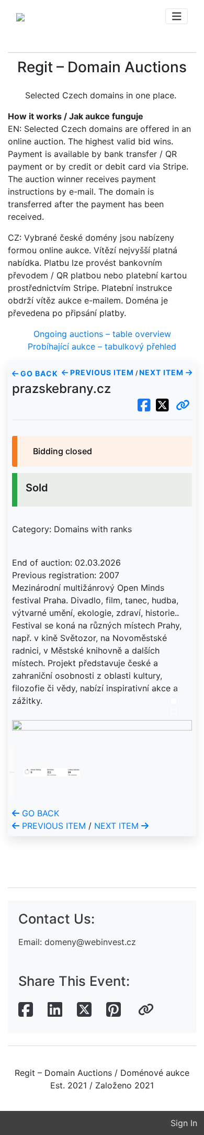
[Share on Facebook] (25, 1009)
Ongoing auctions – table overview (102, 334)
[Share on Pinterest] (113, 1009)
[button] (183, 405)
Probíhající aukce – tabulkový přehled (102, 346)
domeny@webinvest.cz (90, 942)
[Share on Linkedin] (55, 1009)
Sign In (184, 1123)
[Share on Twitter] (84, 1009)
